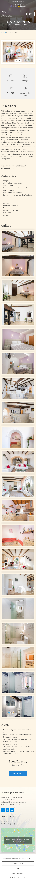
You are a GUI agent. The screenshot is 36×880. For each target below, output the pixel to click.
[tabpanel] (18, 52)
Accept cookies (18, 863)
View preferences (18, 874)
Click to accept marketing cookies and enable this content (18, 840)
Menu (30, 14)
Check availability (18, 773)
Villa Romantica (7, 14)
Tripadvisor (12, 810)
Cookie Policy (13, 877)
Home (3, 32)
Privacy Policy (22, 877)
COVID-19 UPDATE (18, 2)
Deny (18, 868)
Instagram (7, 810)
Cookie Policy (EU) (8, 824)
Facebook (3, 810)
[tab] (16, 60)
